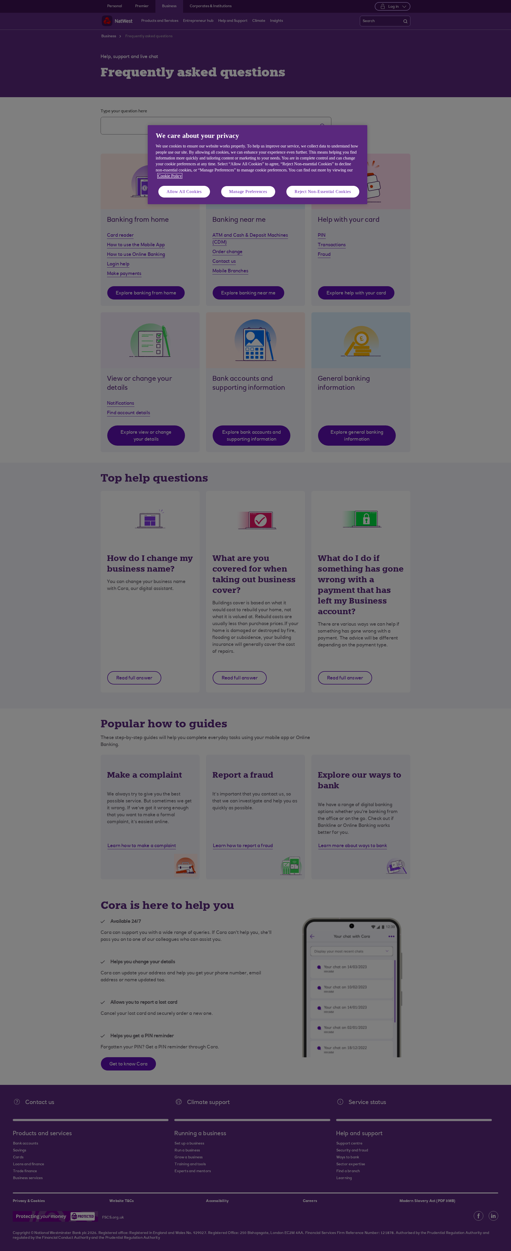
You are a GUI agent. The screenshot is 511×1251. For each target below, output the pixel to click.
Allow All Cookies (184, 191)
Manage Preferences (248, 191)
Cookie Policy (170, 176)
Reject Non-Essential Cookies (323, 191)
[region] (257, 164)
